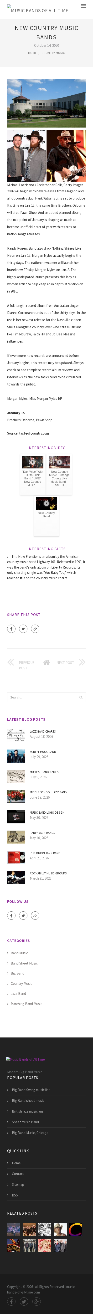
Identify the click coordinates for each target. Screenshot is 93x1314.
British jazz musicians (28, 1111)
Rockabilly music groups (48, 873)
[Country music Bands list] (13, 1245)
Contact (18, 1173)
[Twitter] (23, 629)
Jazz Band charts (43, 731)
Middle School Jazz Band (48, 792)
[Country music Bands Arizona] (44, 1229)
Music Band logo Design (47, 813)
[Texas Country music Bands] (60, 1245)
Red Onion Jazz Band (45, 853)
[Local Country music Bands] (29, 1229)
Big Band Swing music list (31, 1090)
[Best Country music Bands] (13, 1229)
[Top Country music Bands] (60, 1229)
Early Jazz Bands (42, 833)
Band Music (19, 953)
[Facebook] (11, 629)
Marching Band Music (26, 1003)
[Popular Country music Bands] (44, 1245)
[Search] (81, 697)
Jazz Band (18, 993)
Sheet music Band (25, 1122)
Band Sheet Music (24, 963)
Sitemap (18, 1184)
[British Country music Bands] (75, 1229)
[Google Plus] (35, 629)
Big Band (17, 973)
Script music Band (43, 752)
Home (32, 53)
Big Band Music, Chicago (30, 1132)
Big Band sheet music (28, 1100)
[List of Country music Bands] (29, 1245)
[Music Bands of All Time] (37, 9)
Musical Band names (44, 772)
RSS (15, 1195)
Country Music (53, 53)
